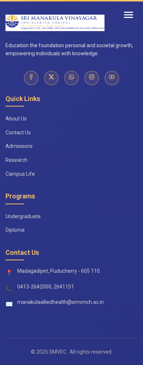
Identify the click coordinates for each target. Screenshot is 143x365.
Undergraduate (23, 216)
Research (16, 160)
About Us (16, 119)
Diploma (15, 230)
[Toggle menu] (128, 14)
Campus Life (20, 174)
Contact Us (18, 132)
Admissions (19, 146)
